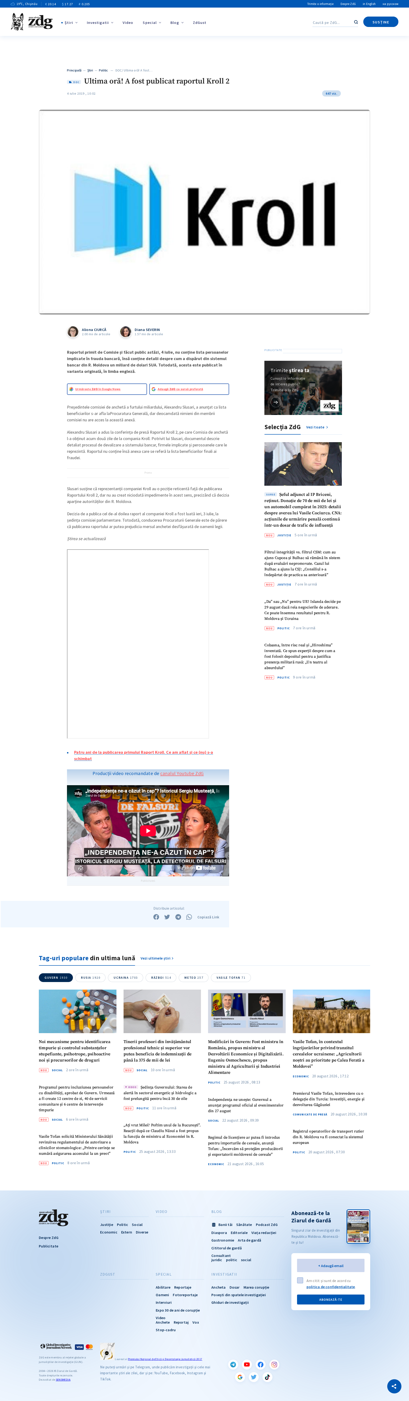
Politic (103, 70)
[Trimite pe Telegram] (178, 917)
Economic (216, 1164)
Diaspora (219, 1232)
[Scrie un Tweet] (167, 917)
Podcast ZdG (267, 1224)
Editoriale (239, 1232)
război (161, 978)
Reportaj (181, 1322)
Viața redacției (263, 1232)
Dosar (235, 1287)
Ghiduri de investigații (230, 1302)
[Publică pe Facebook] (156, 917)
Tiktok (267, 1377)
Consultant (221, 1255)
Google (240, 1377)
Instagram (274, 1365)
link (276, 402)
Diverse (142, 1232)
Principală (74, 70)
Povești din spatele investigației (238, 1294)
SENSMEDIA (63, 1379)
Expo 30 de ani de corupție (178, 1310)
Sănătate (244, 1224)
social (246, 1259)
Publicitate (48, 1246)
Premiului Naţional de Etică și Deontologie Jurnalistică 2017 (165, 1359)
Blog (174, 22)
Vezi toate (315, 427)
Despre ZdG (348, 4)
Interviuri (164, 1302)
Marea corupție (256, 1287)
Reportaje (182, 1287)
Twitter (254, 1377)
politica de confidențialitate (331, 1286)
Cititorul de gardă (226, 1248)
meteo (193, 978)
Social (57, 1070)
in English (369, 4)
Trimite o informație (320, 4)
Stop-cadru (166, 1329)
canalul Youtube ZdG (182, 773)
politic (231, 1259)
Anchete (163, 1322)
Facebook (261, 1365)
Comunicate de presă (310, 1114)
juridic (216, 1259)
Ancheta (218, 1287)
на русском (390, 4)
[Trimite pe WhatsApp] (189, 917)
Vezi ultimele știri (156, 958)
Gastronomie (222, 1240)
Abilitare (163, 1287)
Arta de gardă (249, 1240)
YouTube (247, 1365)
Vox (195, 1322)
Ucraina (126, 978)
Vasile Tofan (231, 978)
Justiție (284, 535)
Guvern (56, 978)
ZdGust (200, 22)
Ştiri (69, 22)
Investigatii (98, 22)
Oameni (162, 1294)
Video (128, 22)
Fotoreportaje (185, 1294)
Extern (126, 1232)
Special (150, 22)
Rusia (90, 978)
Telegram (233, 1365)
